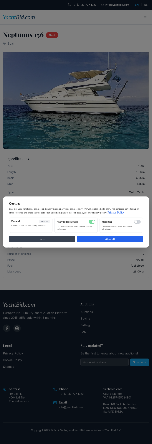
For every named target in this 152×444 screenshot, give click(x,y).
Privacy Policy (116, 212)
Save (42, 239)
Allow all (110, 239)
